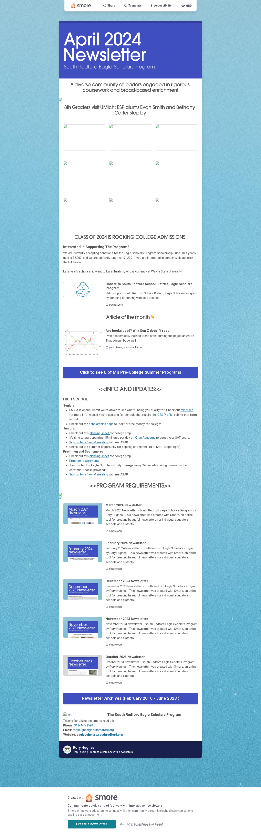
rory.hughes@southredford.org (93, 730)
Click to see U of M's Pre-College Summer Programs (130, 372)
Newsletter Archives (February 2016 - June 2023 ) (130, 698)
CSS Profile (165, 415)
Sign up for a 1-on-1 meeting (89, 442)
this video (187, 410)
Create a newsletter (91, 824)
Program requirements (84, 461)
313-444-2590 (83, 725)
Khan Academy (145, 437)
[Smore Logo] (81, 5)
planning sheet (100, 433)
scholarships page (101, 424)
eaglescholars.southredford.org (100, 734)
